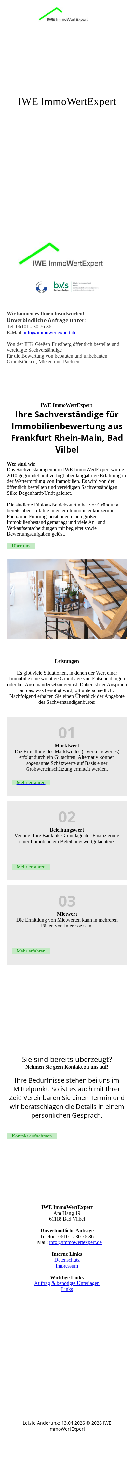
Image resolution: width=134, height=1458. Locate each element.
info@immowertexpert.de (50, 332)
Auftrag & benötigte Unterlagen (67, 1283)
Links (67, 1289)
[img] (66, 17)
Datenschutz (67, 1260)
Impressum (67, 1265)
